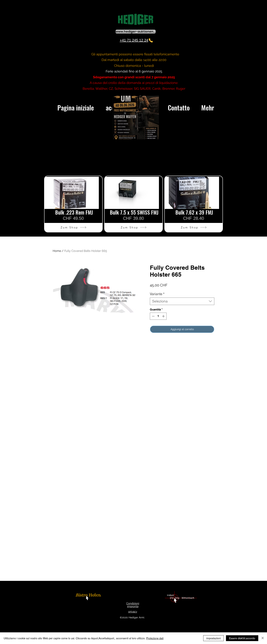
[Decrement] (152, 316)
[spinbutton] (158, 316)
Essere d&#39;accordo (242, 638)
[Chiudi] (262, 638)
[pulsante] (88, 597)
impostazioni (213, 638)
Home (57, 251)
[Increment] (163, 316)
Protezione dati (154, 638)
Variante (157, 294)
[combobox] (182, 301)
